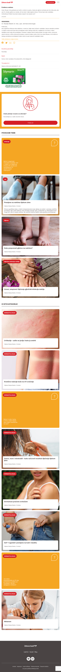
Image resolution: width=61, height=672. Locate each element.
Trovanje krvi (5, 63)
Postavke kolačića (44, 666)
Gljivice (6, 220)
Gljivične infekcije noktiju (11, 261)
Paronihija (4, 51)
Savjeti (32, 652)
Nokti (3, 56)
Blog (36, 652)
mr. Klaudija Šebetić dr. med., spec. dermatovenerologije (18, 23)
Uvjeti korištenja (26, 666)
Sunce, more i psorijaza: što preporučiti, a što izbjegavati (16, 59)
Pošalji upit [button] (30, 123)
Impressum (19, 666)
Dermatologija (9, 313)
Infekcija (6, 141)
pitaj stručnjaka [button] (50, 2)
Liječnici (26, 652)
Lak (5, 179)
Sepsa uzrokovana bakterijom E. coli (11, 66)
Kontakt (14, 666)
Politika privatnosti (35, 666)
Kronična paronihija (7, 49)
